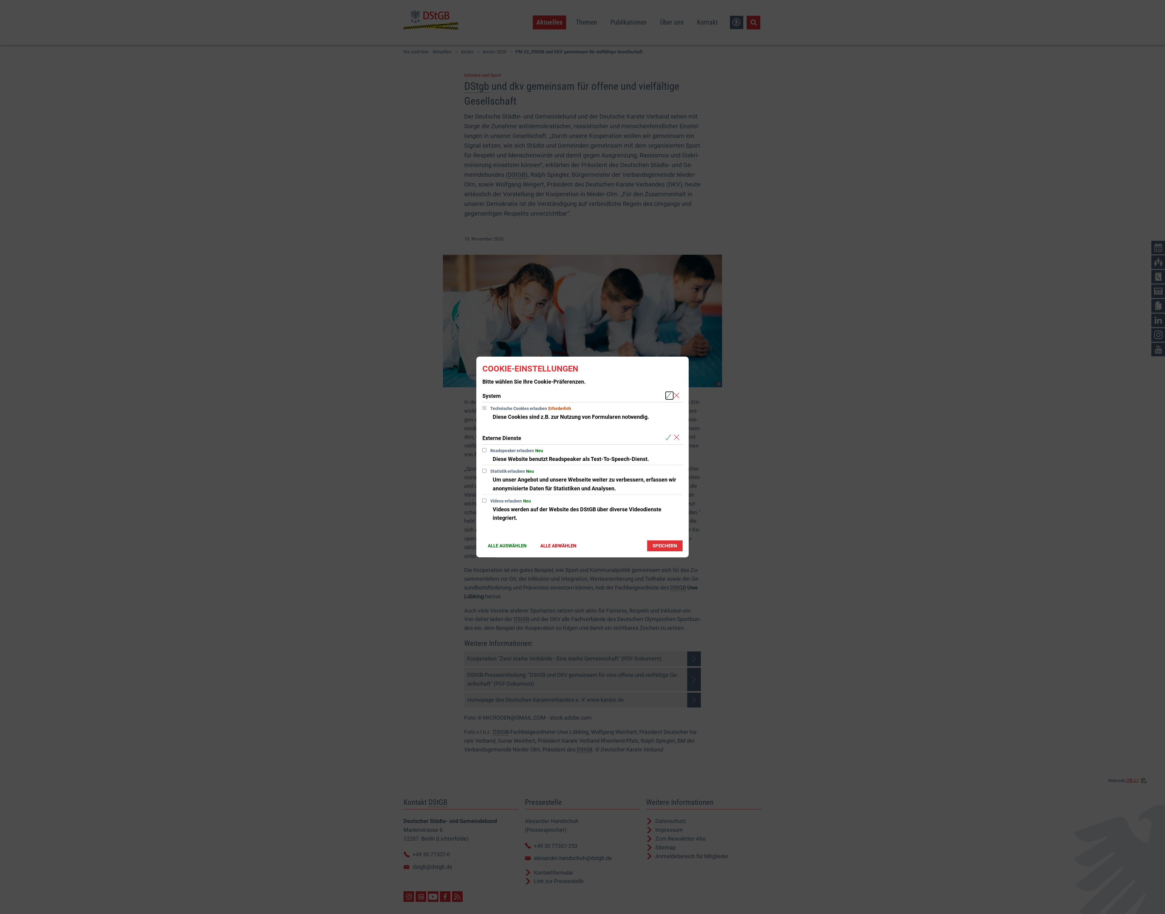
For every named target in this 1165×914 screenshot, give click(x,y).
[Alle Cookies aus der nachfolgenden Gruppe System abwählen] (678, 395)
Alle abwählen (558, 546)
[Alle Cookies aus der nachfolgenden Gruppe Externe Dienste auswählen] (669, 438)
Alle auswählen (507, 546)
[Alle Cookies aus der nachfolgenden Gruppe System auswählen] (669, 395)
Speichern (665, 546)
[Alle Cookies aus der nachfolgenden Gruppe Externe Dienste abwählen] (678, 438)
